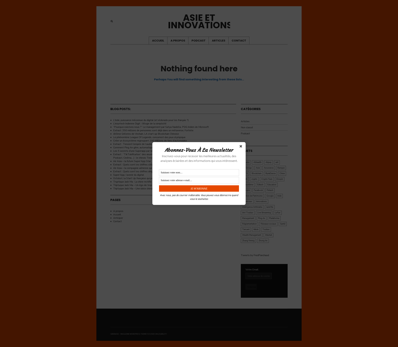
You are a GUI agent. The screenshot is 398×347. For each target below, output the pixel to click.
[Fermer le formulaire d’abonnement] (241, 147)
